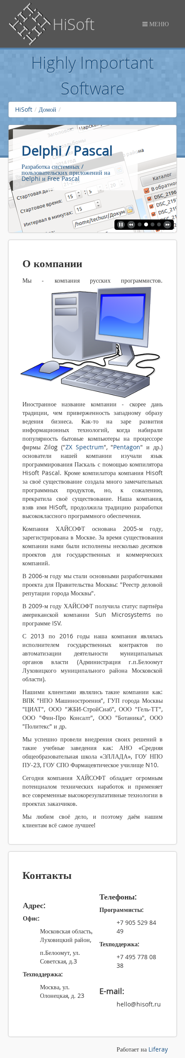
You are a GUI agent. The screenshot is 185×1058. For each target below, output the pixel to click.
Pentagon (126, 447)
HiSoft (23, 109)
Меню (158, 24)
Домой (47, 109)
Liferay (158, 1049)
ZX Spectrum (84, 447)
